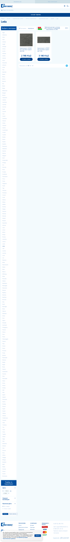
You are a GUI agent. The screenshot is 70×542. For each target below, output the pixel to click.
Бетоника (4, 476)
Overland (4, 325)
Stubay (4, 404)
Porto (3, 348)
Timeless (4, 425)
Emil (3, 158)
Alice (3, 37)
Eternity (4, 167)
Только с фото (7, 508)
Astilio (3, 55)
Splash (4, 397)
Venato (4, 446)
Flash (3, 185)
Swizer (4, 411)
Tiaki (3, 422)
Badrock (4, 72)
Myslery (4, 292)
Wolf (3, 464)
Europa (4, 172)
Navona (4, 295)
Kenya (3, 234)
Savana (4, 374)
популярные (31, 28)
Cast (3, 114)
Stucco (4, 406)
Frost (3, 197)
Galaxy (4, 199)
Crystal (4, 134)
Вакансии (32, 529)
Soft (3, 390)
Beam (3, 74)
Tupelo (4, 434)
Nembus (4, 297)
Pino (3, 334)
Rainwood (4, 357)
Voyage (4, 457)
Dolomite (4, 148)
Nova (3, 309)
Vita (3, 448)
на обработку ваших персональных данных (15, 538)
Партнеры (32, 527)
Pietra (3, 332)
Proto (3, 353)
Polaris (4, 341)
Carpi (3, 109)
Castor (3, 116)
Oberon (4, 311)
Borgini (4, 93)
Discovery (4, 146)
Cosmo (4, 127)
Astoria (4, 58)
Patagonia (4, 327)
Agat (3, 32)
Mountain (4, 288)
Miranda (4, 278)
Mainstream (5, 264)
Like (3, 248)
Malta (3, 267)
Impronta (4, 223)
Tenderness (5, 418)
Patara (4, 329)
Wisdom (4, 462)
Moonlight (4, 285)
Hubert (4, 218)
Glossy (3, 202)
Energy (4, 162)
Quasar (4, 355)
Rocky (3, 362)
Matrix (4, 271)
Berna (3, 79)
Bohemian (4, 90)
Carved (4, 111)
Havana (4, 211)
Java (3, 227)
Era (3, 165)
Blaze (3, 88)
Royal (3, 364)
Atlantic (4, 65)
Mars (3, 269)
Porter (3, 346)
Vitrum (4, 450)
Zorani (3, 471)
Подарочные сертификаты (21, 530)
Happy (3, 209)
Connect (4, 125)
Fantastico (4, 176)
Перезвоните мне (17, 1)
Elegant (4, 155)
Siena (3, 381)
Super (3, 408)
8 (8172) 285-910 (58, 523)
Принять (38, 535)
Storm (3, 401)
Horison (4, 216)
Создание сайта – (56, 538)
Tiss (3, 427)
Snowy (3, 387)
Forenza (4, 190)
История (32, 525)
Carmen (4, 104)
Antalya (4, 46)
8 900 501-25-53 (58, 529)
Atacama (4, 62)
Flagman (4, 183)
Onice (3, 316)
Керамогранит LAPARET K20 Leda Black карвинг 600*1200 (43, 50)
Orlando (4, 322)
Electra (4, 153)
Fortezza (4, 192)
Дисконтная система (23, 527)
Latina (3, 241)
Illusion (4, 220)
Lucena (4, 251)
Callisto (4, 100)
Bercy (3, 76)
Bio (3, 83)
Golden (4, 204)
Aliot (3, 39)
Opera (3, 320)
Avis (3, 69)
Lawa (3, 244)
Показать (5, 513)
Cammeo (4, 102)
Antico (3, 49)
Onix (3, 318)
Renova (4, 360)
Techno (4, 415)
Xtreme (4, 469)
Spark (3, 394)
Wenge (4, 459)
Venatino (4, 443)
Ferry (3, 179)
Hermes (4, 213)
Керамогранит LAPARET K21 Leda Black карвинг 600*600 (26, 50)
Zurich (3, 473)
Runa (3, 367)
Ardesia (4, 53)
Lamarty (4, 239)
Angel (3, 44)
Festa (3, 181)
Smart (3, 385)
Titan (3, 429)
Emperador (5, 160)
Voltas (3, 455)
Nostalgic (4, 306)
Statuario (4, 399)
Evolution (4, 174)
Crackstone (5, 130)
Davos (3, 139)
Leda (3, 246)
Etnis (3, 169)
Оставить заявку (26, 59)
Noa (3, 302)
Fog (3, 188)
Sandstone (4, 371)
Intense (4, 225)
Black (3, 86)
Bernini (4, 81)
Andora (4, 42)
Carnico (4, 107)
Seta (3, 376)
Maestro (4, 260)
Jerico (3, 230)
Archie (3, 51)
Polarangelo (5, 339)
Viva (3, 452)
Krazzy (4, 237)
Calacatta (4, 97)
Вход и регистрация (52, 1)
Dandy (3, 137)
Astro (3, 60)
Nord (3, 304)
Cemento (4, 118)
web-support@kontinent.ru (61, 527)
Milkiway (4, 274)
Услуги (20, 525)
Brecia (3, 95)
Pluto (3, 336)
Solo (3, 392)
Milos (3, 276)
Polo (3, 343)
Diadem (4, 144)
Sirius (3, 383)
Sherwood (4, 378)
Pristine (4, 350)
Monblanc (4, 283)
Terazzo (4, 420)
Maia (3, 262)
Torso (3, 432)
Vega (3, 439)
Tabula (4, 413)
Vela (3, 441)
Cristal (3, 132)
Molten (4, 281)
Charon (4, 120)
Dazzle (3, 141)
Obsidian (4, 313)
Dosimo (4, 151)
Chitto (3, 123)
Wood (3, 466)
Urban (3, 436)
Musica (4, 290)
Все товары (7, 506)
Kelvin (3, 232)
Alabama (4, 35)
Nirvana (4, 299)
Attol (3, 67)
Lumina (4, 253)
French (4, 195)
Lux (3, 257)
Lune (3, 255)
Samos (4, 369)
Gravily (4, 206)
